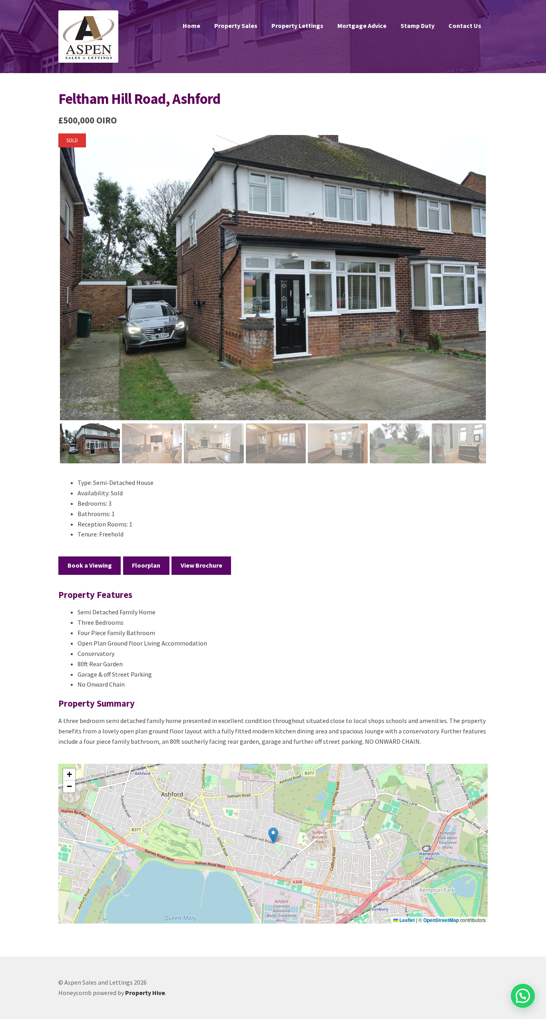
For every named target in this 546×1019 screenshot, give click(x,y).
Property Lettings (297, 26)
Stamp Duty (417, 26)
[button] (273, 835)
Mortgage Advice (362, 26)
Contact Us (464, 26)
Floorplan (146, 565)
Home (191, 26)
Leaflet (406, 920)
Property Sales (235, 26)
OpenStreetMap (441, 920)
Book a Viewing (90, 565)
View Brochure (201, 565)
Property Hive (145, 993)
